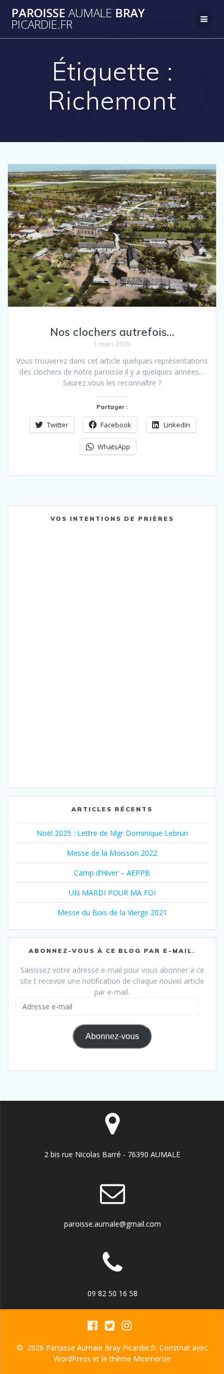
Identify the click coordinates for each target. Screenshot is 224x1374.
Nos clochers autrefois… (112, 332)
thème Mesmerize (140, 1359)
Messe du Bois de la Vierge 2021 (112, 912)
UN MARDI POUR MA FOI (112, 893)
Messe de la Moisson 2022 (112, 853)
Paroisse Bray (78, 19)
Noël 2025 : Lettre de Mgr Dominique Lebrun (112, 833)
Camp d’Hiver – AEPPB (112, 873)
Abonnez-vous (112, 1036)
